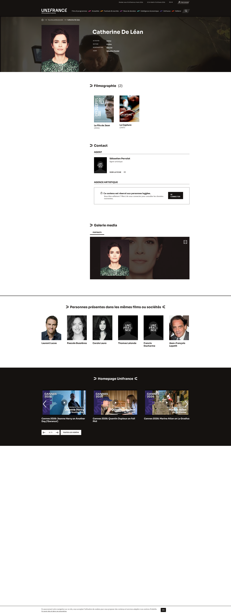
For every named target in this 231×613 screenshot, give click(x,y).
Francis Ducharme (149, 344)
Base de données (129, 11)
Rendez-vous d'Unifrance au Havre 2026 (131, 2)
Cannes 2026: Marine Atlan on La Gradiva (115, 418)
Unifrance (167, 11)
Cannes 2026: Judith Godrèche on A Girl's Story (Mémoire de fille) (164, 420)
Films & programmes (79, 11)
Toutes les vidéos (71, 432)
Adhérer (178, 11)
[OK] (163, 610)
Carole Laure (99, 343)
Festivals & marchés (111, 11)
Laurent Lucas (49, 343)
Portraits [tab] (97, 232)
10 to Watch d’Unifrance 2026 (156, 2)
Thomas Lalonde (127, 343)
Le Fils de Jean (102, 125)
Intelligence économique (150, 11)
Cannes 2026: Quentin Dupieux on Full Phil (63, 420)
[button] (185, 242)
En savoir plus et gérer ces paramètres (54, 611)
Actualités (95, 11)
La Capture (125, 125)
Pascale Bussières (77, 343)
